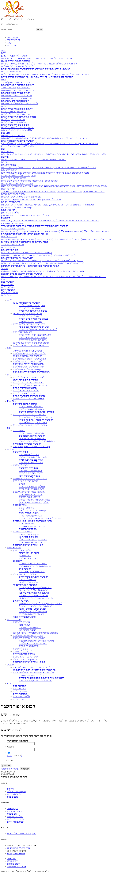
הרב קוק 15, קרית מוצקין (18, 848)
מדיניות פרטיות (14, 794)
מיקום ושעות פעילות (16, 791)
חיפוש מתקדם (13, 863)
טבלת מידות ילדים (15, 821)
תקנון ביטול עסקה (15, 811)
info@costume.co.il (16, 853)
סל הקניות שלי (13, 40)
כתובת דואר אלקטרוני (17, 741)
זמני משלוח (12, 814)
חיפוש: (4, 29)
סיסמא (10, 746)
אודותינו (10, 789)
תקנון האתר (12, 808)
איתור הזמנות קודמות (16, 866)
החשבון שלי (12, 37)
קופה (9, 42)
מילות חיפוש (12, 861)
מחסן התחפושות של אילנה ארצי (21, 833)
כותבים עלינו (13, 797)
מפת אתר (11, 858)
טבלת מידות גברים (15, 819)
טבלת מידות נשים (15, 816)
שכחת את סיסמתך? (10, 768)
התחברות (11, 45)
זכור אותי (17, 755)
